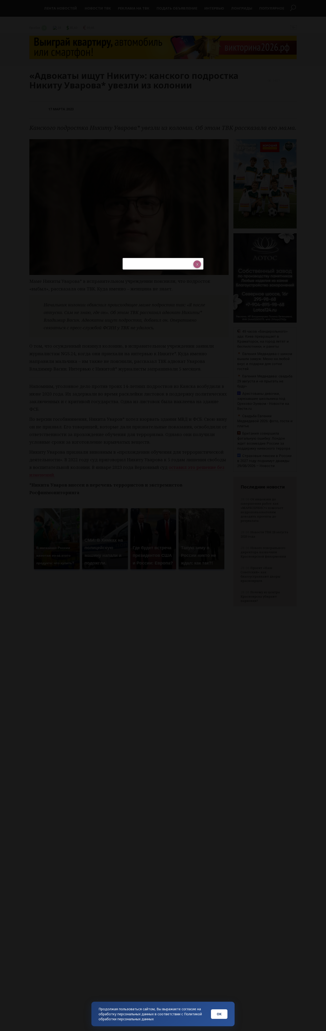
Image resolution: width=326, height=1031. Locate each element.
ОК (219, 1014)
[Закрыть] (197, 264)
